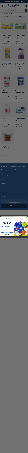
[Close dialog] (27, 217)
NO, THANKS (7, 234)
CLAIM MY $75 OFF (7, 232)
